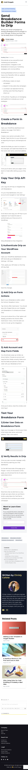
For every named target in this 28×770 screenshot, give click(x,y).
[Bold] (2, 708)
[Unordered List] (10, 708)
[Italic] (4, 708)
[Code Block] (14, 708)
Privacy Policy (4, 751)
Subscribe (14, 528)
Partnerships (4, 741)
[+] (18, 708)
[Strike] (7, 708)
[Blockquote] (12, 708)
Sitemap (3, 733)
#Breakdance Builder (15, 538)
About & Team (4, 730)
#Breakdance (5, 538)
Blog (2, 732)
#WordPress (19, 540)
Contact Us (3, 740)
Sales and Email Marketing (8, 8)
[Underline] (5, 708)
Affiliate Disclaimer (5, 753)
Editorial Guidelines (5, 743)
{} (17, 708)
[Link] (15, 708)
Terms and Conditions (6, 749)
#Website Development (8, 540)
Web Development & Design (9, 11)
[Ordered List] (9, 708)
